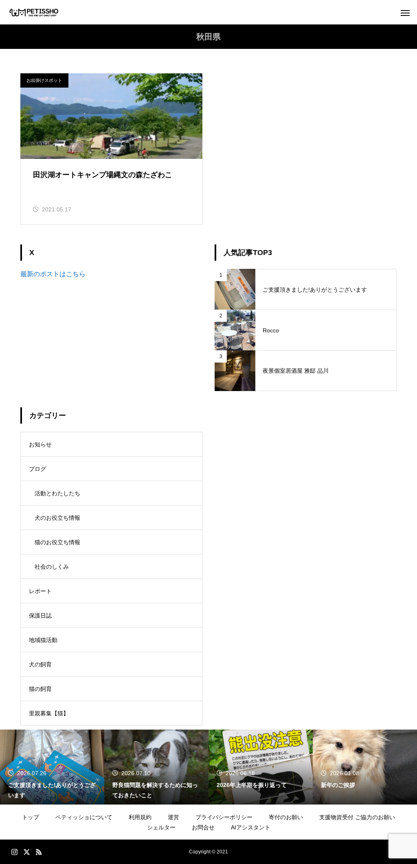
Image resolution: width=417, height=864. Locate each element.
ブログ (37, 469)
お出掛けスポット (44, 80)
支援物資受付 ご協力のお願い (357, 817)
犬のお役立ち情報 (57, 517)
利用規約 (140, 817)
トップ (30, 817)
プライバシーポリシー (223, 817)
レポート (40, 591)
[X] (26, 852)
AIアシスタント (250, 827)
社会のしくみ (52, 566)
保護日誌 (40, 615)
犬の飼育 (40, 664)
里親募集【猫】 (49, 713)
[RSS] (39, 852)
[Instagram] (14, 852)
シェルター (161, 827)
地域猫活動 (43, 640)
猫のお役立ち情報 (57, 542)
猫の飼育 (40, 689)
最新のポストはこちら (53, 273)
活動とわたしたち (57, 493)
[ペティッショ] (34, 12)
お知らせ (40, 444)
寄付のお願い (286, 817)
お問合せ (203, 827)
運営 (173, 817)
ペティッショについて (83, 817)
